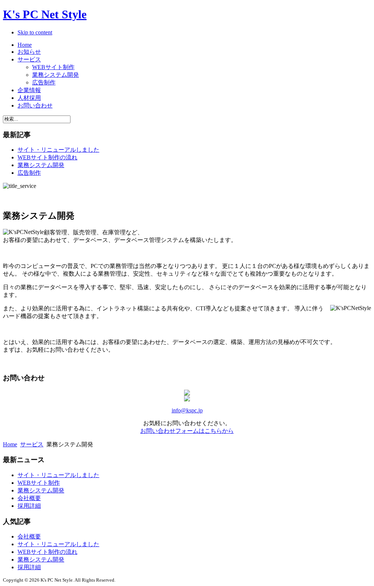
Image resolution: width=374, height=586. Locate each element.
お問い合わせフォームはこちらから (187, 431)
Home (10, 444)
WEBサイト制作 (39, 483)
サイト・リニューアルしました (58, 150)
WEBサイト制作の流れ (47, 157)
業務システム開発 (41, 165)
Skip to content (35, 32)
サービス (31, 444)
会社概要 (29, 498)
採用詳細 (29, 506)
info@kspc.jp (187, 410)
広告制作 (29, 173)
